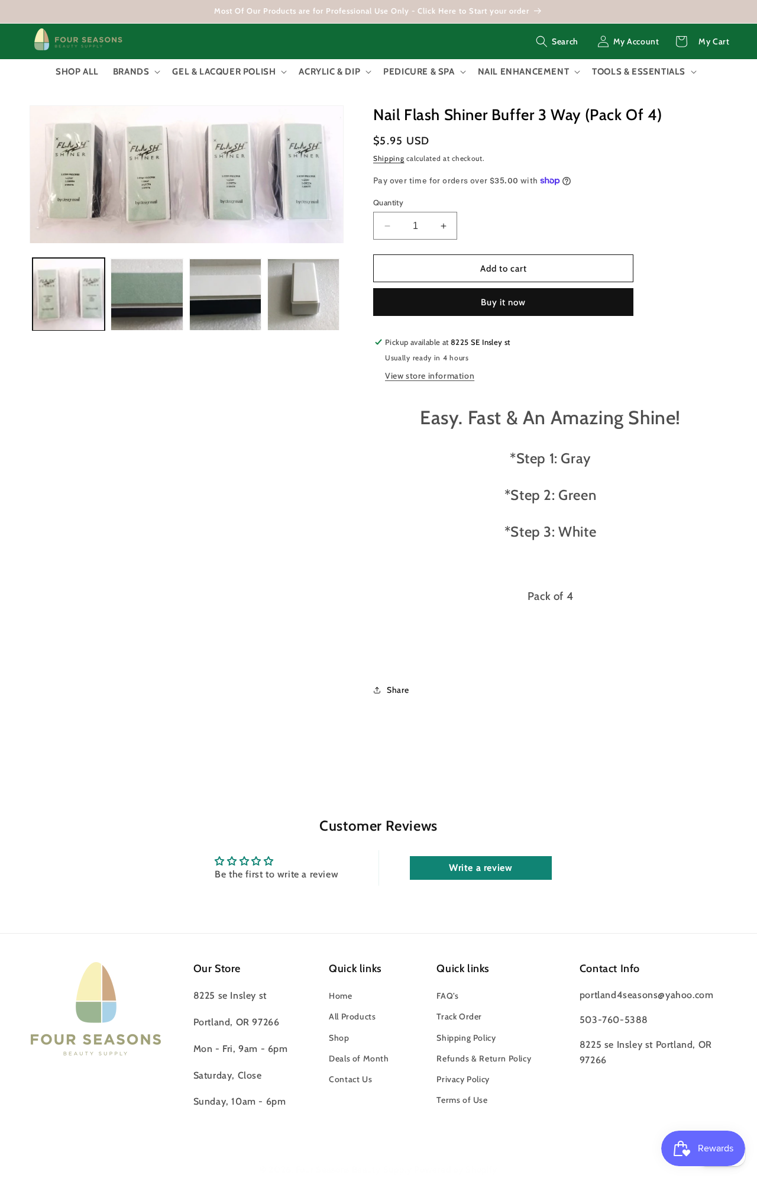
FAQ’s (447, 995)
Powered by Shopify (455, 1169)
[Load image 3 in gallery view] (225, 295)
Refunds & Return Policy (483, 1058)
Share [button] (398, 690)
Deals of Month (359, 1058)
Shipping (389, 158)
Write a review (480, 867)
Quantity (388, 202)
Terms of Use (461, 1100)
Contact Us (350, 1079)
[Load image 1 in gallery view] (69, 295)
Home (340, 995)
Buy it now (503, 302)
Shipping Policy (466, 1037)
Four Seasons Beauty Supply (355, 1169)
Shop (339, 1037)
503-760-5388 (614, 1019)
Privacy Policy (462, 1079)
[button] (557, 41)
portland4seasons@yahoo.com (647, 995)
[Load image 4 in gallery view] (303, 295)
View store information (429, 375)
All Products (352, 1016)
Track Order (459, 1016)
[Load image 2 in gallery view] (147, 295)
